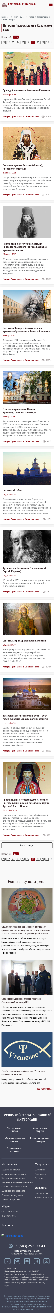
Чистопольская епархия (14, 1129)
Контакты (8, 1225)
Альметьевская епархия (40, 1129)
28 (38, 42)
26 (27, 42)
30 (47, 42)
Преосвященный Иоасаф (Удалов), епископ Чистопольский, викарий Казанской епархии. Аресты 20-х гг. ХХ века (26, 803)
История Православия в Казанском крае (21, 117)
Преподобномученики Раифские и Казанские (26, 90)
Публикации (19, 17)
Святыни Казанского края (14, 1186)
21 (4, 42)
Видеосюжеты (9, 1215)
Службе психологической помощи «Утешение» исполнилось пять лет (23, 1072)
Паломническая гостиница (14, 1150)
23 (13, 42)
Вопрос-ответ (42, 1193)
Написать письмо (43, 1197)
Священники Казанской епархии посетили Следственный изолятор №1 (21, 1000)
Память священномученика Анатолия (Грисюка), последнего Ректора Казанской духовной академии (25, 247)
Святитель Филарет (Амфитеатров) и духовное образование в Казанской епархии (26, 329)
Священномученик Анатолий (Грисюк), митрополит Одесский (23, 167)
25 (23, 42)
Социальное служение (13, 1195)
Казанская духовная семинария (39, 1139)
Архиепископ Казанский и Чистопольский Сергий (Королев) (24, 569)
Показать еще (26, 845)
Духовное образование (13, 1191)
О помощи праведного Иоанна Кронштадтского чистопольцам (19, 410)
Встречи (39, 1178)
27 (33, 42)
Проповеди (40, 1174)
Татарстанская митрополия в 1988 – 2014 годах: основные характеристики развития (25, 717)
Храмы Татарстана (11, 1199)
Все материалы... (44, 1088)
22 (8, 42)
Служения (40, 1169)
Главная (5, 17)
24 (18, 42)
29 (43, 42)
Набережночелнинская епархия (14, 1139)
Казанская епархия (11, 1169)
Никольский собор (12, 490)
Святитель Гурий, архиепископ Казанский (24, 640)
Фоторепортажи (10, 1211)
